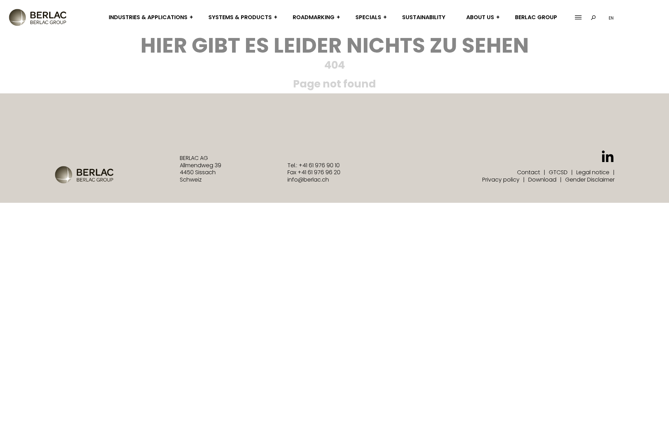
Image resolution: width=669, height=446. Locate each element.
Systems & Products (240, 17)
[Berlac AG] (38, 17)
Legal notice (592, 172)
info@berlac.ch (308, 180)
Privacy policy (501, 180)
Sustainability (423, 17)
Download (542, 180)
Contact (528, 172)
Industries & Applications (148, 17)
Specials (368, 17)
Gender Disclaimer (590, 180)
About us (480, 17)
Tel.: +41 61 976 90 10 (313, 165)
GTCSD (558, 172)
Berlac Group (536, 17)
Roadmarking (313, 17)
